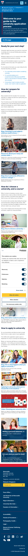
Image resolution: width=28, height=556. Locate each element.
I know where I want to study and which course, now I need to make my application (15, 83)
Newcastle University (8, 7)
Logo (2, 3)
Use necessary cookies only (14, 304)
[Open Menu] (25, 3)
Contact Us (22, 548)
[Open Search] (21, 3)
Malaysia (5, 482)
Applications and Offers (7, 9)
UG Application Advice (7, 10)
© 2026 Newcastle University (18, 551)
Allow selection (14, 299)
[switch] (24, 274)
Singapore (12, 482)
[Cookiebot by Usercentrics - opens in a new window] (19, 251)
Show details (19, 290)
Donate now (7, 485)
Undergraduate (18, 7)
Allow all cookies (14, 295)
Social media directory (19, 545)
